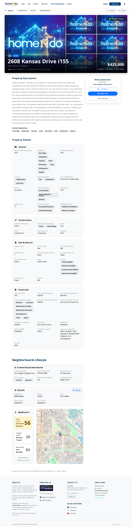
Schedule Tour (102, 94)
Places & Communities (101, 493)
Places (35, 4)
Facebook (72, 507)
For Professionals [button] (57, 4)
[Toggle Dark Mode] (124, 4)
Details (33, 10)
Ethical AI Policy (99, 497)
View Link (66, 373)
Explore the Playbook (48, 497)
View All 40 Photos (117, 19)
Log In (105, 4)
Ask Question (103, 98)
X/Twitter (72, 510)
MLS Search (98, 488)
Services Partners (100, 495)
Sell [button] (29, 4)
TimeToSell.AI (16, 505)
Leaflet (64, 463)
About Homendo (99, 486)
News (69, 4)
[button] (60, 434)
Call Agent (104, 89)
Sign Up (115, 4)
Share (123, 11)
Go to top (115, 524)
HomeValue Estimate (101, 490)
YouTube (72, 513)
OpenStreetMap (72, 463)
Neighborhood (45, 10)
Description (22, 10)
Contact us (71, 497)
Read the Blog (46, 500)
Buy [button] (23, 4)
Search (10, 11)
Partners (44, 4)
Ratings (78, 390)
